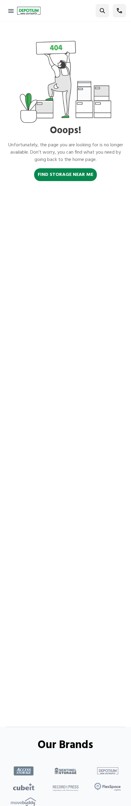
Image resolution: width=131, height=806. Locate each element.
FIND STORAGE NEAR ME (65, 175)
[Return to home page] (29, 11)
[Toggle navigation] (11, 11)
